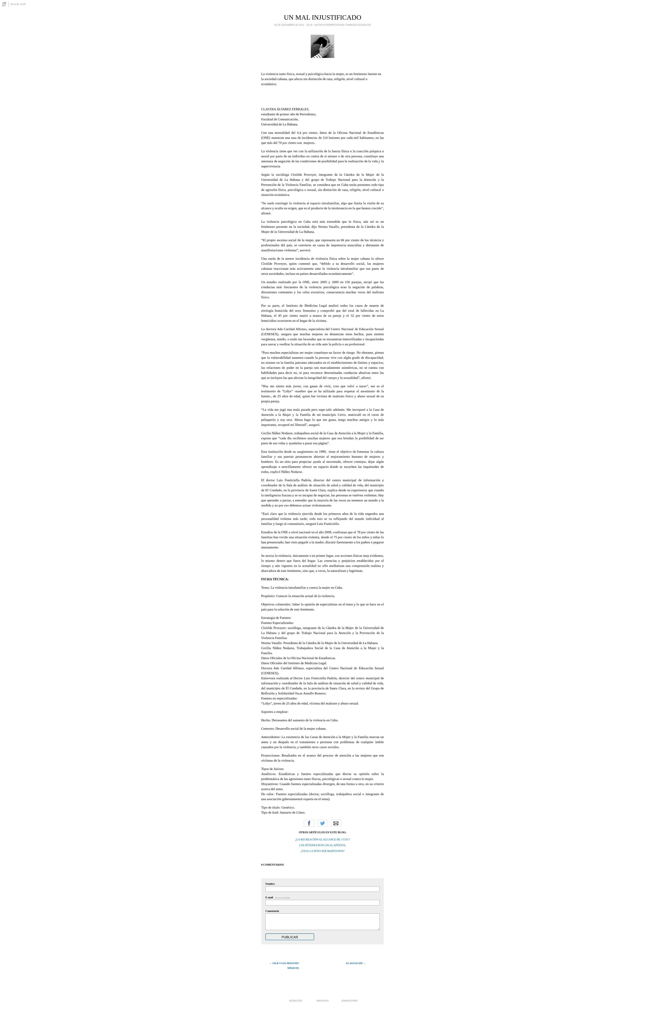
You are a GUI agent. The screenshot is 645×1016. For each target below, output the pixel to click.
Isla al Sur (18, 4)
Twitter (322, 823)
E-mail (277, 897)
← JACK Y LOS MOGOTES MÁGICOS (284, 965)
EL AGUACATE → (356, 963)
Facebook (309, 823)
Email (336, 823)
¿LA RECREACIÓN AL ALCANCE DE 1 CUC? (322, 839)
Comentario (272, 911)
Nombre (270, 883)
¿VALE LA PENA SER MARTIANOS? (323, 850)
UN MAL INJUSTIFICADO (322, 17)
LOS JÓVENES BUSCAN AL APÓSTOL (322, 845)
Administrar (349, 1000)
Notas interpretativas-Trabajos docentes (343, 24)
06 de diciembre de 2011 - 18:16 (293, 24)
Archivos (322, 1000)
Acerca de (295, 1000)
